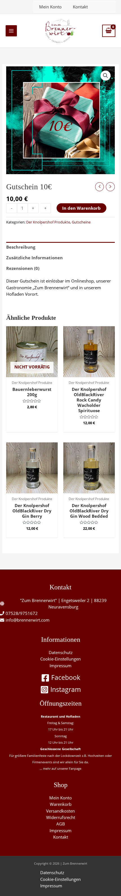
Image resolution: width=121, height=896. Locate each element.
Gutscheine (81, 222)
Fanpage (75, 768)
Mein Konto (50, 7)
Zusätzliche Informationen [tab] (34, 257)
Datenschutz (61, 652)
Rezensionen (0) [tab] (22, 268)
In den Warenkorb (81, 208)
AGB (60, 824)
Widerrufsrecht (60, 817)
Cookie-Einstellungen (60, 659)
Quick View (32, 372)
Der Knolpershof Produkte (48, 222)
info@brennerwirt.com (28, 620)
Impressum (60, 665)
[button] (105, 76)
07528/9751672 (22, 613)
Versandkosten (60, 811)
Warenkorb (60, 804)
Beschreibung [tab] (20, 247)
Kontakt (80, 7)
